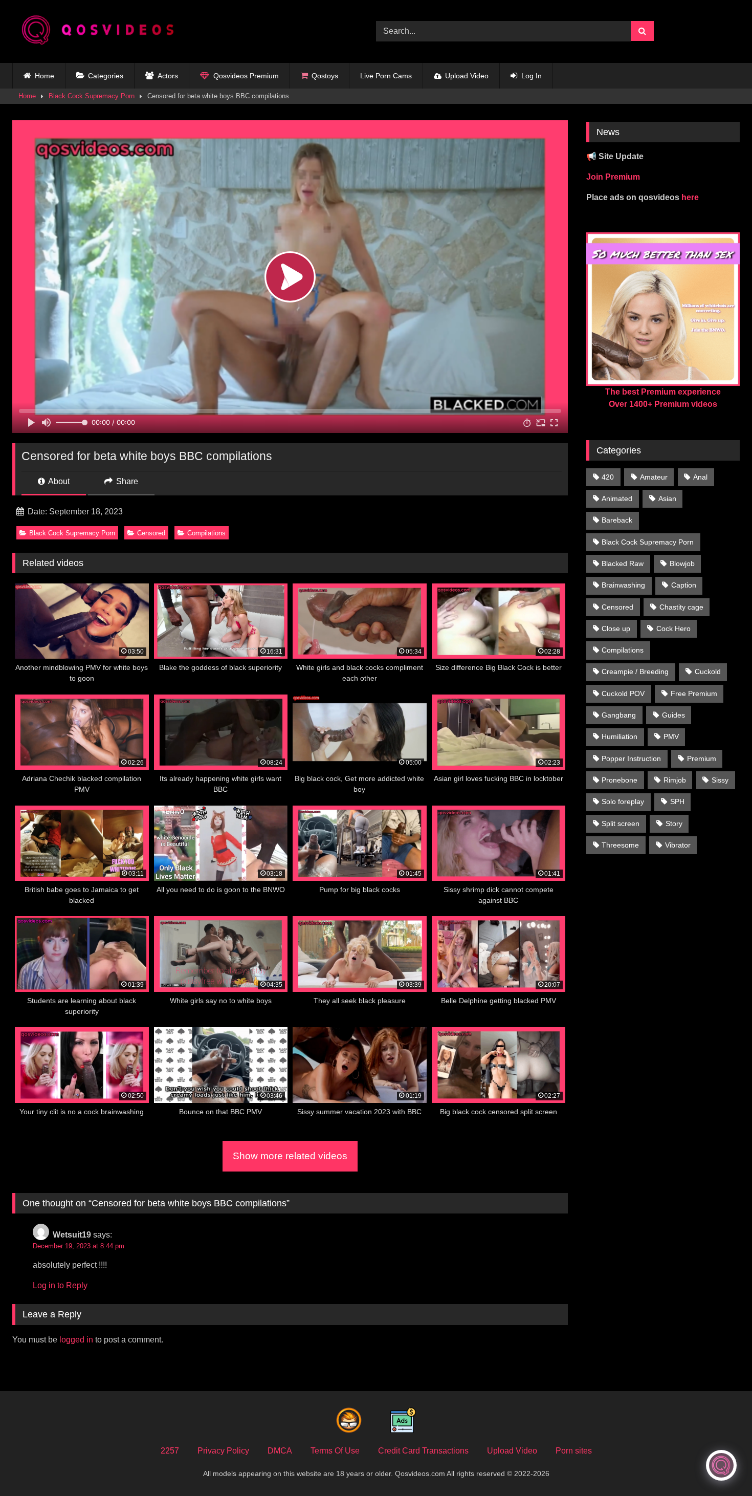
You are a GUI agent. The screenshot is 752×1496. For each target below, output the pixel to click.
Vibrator (678, 845)
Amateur (654, 477)
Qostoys (325, 76)
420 (608, 477)
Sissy (720, 780)
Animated (617, 498)
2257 (170, 1450)
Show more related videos (290, 1156)
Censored (151, 533)
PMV (671, 736)
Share (126, 481)
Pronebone (619, 780)
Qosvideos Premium (246, 76)
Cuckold (708, 671)
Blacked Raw (623, 563)
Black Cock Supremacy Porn (92, 96)
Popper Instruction (631, 758)
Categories (105, 76)
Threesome (620, 845)
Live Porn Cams (386, 76)
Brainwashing (623, 585)
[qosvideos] (101, 31)
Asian (667, 498)
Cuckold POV (623, 693)
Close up (616, 628)
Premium (701, 758)
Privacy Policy (223, 1450)
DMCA (280, 1450)
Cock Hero (673, 628)
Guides (673, 715)
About (58, 481)
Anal (700, 477)
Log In (531, 76)
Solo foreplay (623, 801)
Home (44, 76)
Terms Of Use (335, 1450)
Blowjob (682, 563)
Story (674, 823)
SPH (677, 801)
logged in (76, 1339)
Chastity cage (681, 607)
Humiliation (619, 736)
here (690, 197)
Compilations (206, 533)
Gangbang (619, 715)
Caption (683, 585)
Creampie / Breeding (635, 671)
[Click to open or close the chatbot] (721, 1465)
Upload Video (467, 76)
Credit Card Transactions (423, 1450)
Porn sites (574, 1450)
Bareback (617, 520)
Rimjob (674, 780)
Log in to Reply (60, 1285)
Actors (168, 76)
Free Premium (694, 693)
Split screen (620, 823)
